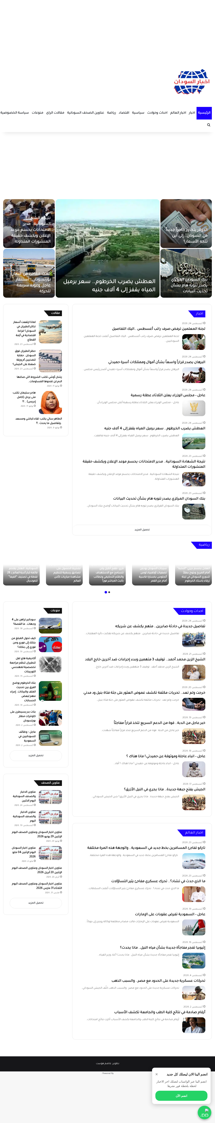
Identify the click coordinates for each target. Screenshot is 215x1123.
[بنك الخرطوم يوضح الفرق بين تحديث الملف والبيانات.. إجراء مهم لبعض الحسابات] (50, 691)
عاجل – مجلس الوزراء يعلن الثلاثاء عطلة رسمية (168, 395)
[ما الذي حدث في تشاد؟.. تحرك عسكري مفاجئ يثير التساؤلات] (193, 894)
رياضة (111, 113)
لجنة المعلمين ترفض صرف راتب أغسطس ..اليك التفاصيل (158, 329)
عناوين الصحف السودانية (85, 113)
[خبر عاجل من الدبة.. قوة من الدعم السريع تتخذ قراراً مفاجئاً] (193, 736)
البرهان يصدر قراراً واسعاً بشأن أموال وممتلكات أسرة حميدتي (156, 362)
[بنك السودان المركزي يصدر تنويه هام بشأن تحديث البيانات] (186, 273)
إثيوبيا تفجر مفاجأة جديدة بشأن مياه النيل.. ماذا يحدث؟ (162, 948)
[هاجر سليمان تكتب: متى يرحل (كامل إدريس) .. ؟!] (50, 402)
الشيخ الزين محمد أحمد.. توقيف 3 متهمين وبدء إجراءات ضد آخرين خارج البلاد (145, 660)
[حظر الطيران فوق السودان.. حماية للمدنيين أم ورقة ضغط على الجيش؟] (50, 360)
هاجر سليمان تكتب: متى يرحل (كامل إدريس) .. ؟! (24, 397)
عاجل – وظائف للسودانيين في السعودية (27, 737)
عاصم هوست (103, 1063)
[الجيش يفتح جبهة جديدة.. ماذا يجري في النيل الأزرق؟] (193, 802)
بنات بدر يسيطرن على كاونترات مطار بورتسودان (23, 716)
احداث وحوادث (157, 113)
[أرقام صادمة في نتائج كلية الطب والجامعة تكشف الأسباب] (193, 1025)
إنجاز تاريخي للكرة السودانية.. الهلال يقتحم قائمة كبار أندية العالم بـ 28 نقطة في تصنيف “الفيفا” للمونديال (22, 573)
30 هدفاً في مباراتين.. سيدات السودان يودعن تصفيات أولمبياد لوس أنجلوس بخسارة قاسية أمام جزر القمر (153, 573)
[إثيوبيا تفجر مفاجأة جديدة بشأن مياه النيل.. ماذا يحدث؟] (193, 961)
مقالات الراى (55, 113)
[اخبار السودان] (191, 83)
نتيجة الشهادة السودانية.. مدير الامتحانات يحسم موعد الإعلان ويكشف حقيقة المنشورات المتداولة (30, 230)
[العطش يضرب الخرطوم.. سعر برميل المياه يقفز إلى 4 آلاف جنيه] (108, 248)
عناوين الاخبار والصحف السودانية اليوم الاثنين (24, 796)
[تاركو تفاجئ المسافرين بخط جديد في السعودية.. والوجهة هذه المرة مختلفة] (193, 861)
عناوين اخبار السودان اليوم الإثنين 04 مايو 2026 (24, 852)
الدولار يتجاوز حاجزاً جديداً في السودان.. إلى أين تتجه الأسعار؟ (187, 236)
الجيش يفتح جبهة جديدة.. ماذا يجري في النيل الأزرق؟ (164, 790)
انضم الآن (181, 1095)
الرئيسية (204, 113)
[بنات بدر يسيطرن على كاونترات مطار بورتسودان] (50, 718)
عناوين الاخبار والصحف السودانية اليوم (24, 817)
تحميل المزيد (142, 530)
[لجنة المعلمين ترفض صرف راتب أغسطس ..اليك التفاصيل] (193, 342)
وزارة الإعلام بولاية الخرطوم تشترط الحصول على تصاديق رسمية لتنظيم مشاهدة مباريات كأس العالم (65, 573)
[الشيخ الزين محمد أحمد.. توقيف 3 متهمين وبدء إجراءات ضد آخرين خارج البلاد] (193, 672)
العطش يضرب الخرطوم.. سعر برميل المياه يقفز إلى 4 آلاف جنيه (154, 429)
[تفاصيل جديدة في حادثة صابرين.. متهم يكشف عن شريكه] (193, 639)
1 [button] (109, 592)
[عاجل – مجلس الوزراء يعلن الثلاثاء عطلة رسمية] (193, 408)
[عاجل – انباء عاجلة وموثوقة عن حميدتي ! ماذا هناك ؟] (193, 769)
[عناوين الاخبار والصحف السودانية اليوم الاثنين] (50, 797)
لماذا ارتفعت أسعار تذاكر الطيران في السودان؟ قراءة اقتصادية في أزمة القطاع (24, 331)
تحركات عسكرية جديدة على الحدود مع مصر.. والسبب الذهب (158, 981)
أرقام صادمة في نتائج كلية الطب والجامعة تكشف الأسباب (159, 1012)
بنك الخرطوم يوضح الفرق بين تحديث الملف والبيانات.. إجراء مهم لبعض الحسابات (23, 692)
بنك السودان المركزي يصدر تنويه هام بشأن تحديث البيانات (189, 286)
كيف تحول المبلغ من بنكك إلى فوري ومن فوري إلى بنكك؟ (23, 643)
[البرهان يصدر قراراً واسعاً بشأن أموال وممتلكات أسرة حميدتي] (193, 375)
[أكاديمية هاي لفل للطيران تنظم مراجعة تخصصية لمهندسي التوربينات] (50, 664)
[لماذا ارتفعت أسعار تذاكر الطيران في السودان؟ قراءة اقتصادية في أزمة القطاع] (50, 331)
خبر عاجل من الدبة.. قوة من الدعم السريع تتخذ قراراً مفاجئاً (159, 723)
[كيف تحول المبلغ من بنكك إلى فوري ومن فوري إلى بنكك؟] (50, 644)
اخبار (192, 113)
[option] (107, 248)
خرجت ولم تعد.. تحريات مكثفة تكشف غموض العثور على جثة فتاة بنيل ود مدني (144, 693)
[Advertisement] (107, 29)
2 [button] (106, 592)
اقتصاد (124, 113)
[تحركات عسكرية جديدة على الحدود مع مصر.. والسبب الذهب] (193, 993)
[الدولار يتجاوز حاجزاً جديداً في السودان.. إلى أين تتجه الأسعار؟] (186, 223)
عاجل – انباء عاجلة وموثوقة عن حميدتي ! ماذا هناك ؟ (165, 756)
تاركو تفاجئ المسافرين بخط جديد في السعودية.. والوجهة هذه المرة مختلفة (146, 848)
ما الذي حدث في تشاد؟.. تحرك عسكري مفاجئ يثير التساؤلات (158, 881)
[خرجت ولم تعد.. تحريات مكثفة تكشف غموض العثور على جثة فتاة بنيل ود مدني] (193, 704)
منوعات (37, 113)
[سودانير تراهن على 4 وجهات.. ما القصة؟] (50, 626)
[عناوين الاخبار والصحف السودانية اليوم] (50, 817)
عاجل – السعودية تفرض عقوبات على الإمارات (170, 915)
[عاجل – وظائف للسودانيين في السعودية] (50, 738)
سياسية (138, 113)
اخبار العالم (178, 113)
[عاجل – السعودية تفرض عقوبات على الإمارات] (193, 927)
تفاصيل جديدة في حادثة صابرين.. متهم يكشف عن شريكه (160, 626)
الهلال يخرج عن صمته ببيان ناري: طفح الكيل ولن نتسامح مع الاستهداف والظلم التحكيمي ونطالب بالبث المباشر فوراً (107, 573)
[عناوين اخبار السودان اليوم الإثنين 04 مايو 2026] (50, 853)
